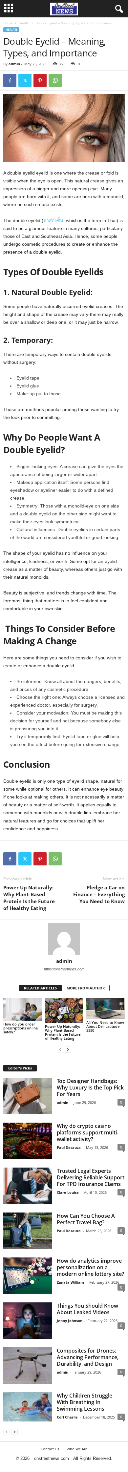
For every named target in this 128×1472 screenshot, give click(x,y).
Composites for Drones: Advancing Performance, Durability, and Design (87, 1357)
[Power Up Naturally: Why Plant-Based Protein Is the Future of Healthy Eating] (64, 1011)
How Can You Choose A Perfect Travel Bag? (86, 1219)
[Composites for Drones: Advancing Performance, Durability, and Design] (27, 1365)
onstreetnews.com (51, 1458)
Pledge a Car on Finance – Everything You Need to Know (99, 894)
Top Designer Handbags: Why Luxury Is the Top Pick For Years (90, 1087)
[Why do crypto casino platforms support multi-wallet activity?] (27, 1141)
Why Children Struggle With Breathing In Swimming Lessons (84, 1402)
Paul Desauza (69, 1147)
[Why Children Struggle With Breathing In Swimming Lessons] (27, 1406)
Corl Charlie (67, 1417)
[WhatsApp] (55, 80)
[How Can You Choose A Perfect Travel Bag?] (27, 1231)
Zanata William (70, 1282)
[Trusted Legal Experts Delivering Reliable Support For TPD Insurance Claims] (27, 1186)
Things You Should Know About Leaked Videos (87, 1309)
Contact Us (50, 1448)
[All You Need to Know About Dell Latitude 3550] (105, 1009)
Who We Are (77, 1448)
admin (14, 63)
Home (7, 23)
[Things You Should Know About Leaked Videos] (27, 1320)
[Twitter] (25, 80)
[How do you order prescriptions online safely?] (22, 1009)
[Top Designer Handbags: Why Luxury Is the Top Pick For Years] (27, 1096)
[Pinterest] (40, 80)
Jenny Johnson (69, 1320)
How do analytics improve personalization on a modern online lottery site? (90, 1267)
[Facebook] (9, 80)
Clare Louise (68, 1192)
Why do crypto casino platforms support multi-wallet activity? (87, 1132)
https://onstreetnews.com (64, 969)
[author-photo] (64, 939)
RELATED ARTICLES (40, 987)
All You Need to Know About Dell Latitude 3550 (105, 1026)
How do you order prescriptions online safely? (20, 1028)
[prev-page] (60, 1049)
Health (24, 23)
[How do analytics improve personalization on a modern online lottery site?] (27, 1275)
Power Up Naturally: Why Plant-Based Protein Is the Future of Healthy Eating (29, 897)
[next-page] (68, 1049)
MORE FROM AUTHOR (86, 987)
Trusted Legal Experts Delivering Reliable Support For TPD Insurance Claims (90, 1177)
